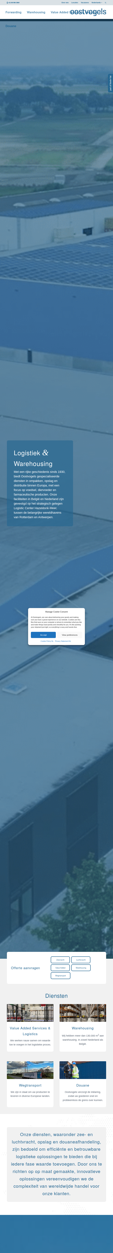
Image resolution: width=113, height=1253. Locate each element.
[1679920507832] (30, 1070)
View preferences (70, 635)
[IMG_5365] (30, 1013)
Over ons (65, 3)
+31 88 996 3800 (13, 2)
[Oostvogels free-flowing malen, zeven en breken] (83, 1013)
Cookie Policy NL (47, 641)
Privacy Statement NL (63, 641)
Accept (43, 635)
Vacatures (85, 3)
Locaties (74, 3)
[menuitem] (65, 2)
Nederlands (96, 3)
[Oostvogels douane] (83, 1070)
